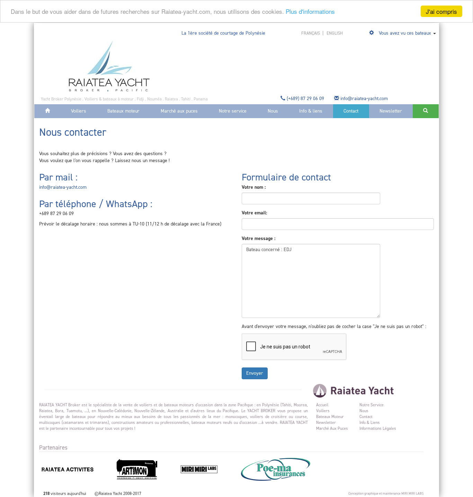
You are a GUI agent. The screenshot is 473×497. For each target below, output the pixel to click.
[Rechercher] (426, 111)
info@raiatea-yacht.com (364, 98)
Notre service (233, 111)
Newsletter (391, 111)
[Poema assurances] (284, 469)
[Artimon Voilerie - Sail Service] (146, 469)
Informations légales (377, 428)
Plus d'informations (310, 11)
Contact (350, 111)
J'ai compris (441, 11)
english (335, 33)
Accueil (322, 405)
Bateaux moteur (123, 111)
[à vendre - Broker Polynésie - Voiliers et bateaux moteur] (109, 65)
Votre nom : (254, 187)
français (311, 33)
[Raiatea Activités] (76, 469)
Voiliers (78, 111)
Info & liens (310, 111)
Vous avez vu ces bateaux (405, 33)
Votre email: (254, 213)
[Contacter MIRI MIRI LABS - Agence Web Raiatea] (208, 469)
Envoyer (254, 373)
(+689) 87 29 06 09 (305, 98)
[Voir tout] (372, 33)
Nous (273, 111)
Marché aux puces (179, 111)
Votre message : (258, 238)
